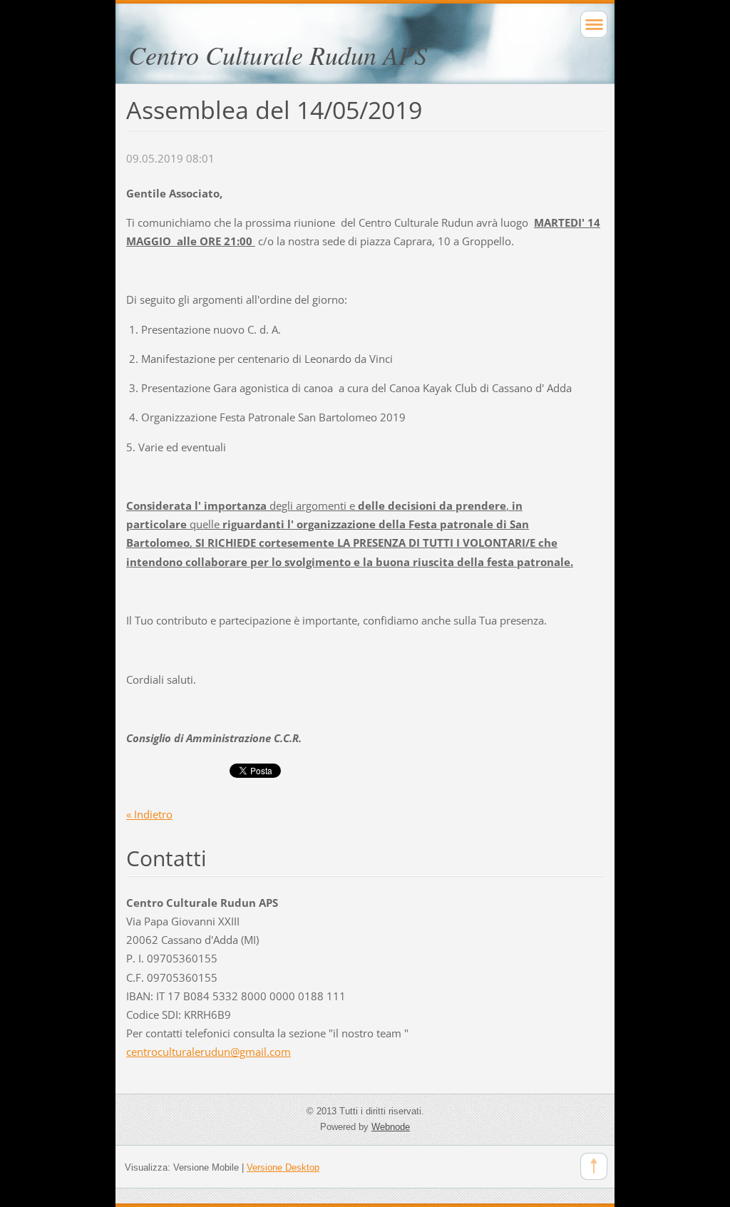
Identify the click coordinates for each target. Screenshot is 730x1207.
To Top (593, 1166)
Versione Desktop (283, 1167)
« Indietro (149, 814)
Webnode (390, 1126)
